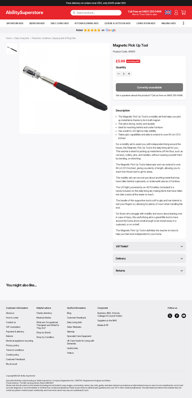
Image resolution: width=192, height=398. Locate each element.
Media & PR (103, 325)
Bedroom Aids (37, 23)
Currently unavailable (149, 87)
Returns (120, 270)
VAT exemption (13, 327)
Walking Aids (168, 23)
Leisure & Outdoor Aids (117, 23)
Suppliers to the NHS (107, 320)
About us (10, 313)
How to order (12, 317)
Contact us (11, 322)
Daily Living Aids (60, 23)
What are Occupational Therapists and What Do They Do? (47, 325)
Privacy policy (12, 345)
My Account (11, 364)
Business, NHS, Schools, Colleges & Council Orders (110, 314)
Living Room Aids (145, 23)
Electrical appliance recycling (19, 340)
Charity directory (44, 313)
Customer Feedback (15, 359)
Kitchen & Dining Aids (86, 23)
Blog (69, 313)
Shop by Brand (43, 332)
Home (9, 38)
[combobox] (97, 12)
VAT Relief (122, 246)
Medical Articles (43, 317)
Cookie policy (12, 354)
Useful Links (72, 348)
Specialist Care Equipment (79, 336)
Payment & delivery (15, 331)
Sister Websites (74, 327)
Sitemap (71, 331)
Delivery (121, 258)
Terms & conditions (15, 350)
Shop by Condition (45, 337)
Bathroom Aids (15, 23)
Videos (70, 353)
